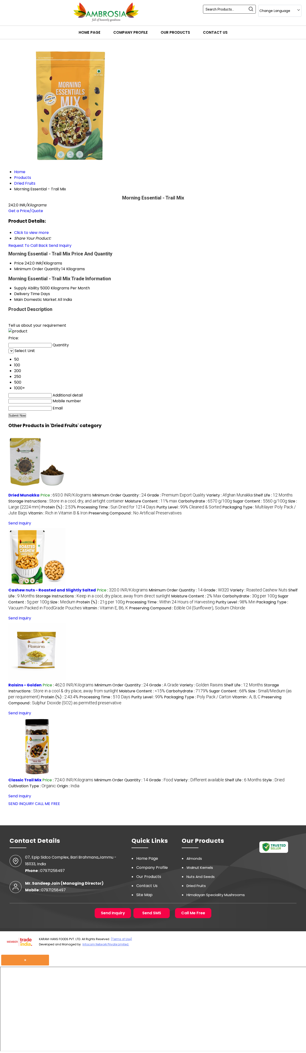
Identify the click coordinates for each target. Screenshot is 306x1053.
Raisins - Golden (25, 685)
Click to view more (31, 232)
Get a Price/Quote (25, 211)
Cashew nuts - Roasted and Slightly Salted (52, 590)
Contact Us (215, 32)
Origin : (68, 786)
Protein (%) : (58, 507)
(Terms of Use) (121, 939)
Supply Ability (26, 288)
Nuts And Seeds (200, 876)
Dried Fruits (196, 885)
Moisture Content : (151, 501)
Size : (62, 602)
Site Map (144, 895)
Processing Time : (116, 507)
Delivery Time (27, 294)
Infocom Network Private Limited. (105, 944)
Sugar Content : (260, 501)
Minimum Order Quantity (37, 269)
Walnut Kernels (199, 867)
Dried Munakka (23, 495)
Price (19, 263)
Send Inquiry (60, 245)
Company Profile (130, 32)
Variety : (229, 495)
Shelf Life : (273, 495)
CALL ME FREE (47, 803)
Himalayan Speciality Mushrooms (215, 894)
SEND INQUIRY (21, 803)
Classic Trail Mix (24, 780)
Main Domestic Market (35, 299)
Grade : (176, 495)
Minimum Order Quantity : (119, 495)
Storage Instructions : (66, 501)
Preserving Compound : (135, 513)
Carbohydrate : (205, 501)
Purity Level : (188, 507)
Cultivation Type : (32, 786)
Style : (273, 780)
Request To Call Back (28, 245)
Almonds (194, 858)
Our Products (175, 32)
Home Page (89, 32)
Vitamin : (57, 513)
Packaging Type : (197, 697)
